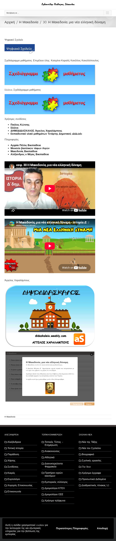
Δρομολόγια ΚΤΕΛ (55, 488)
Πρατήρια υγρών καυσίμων (54, 474)
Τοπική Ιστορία (15, 448)
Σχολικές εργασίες (91, 460)
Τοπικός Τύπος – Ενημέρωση (54, 443)
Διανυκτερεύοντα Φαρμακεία (54, 465)
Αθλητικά (49, 457)
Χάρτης (11, 460)
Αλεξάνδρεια (14, 442)
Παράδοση (13, 454)
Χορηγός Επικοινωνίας (20, 485)
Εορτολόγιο (14, 479)
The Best (86, 466)
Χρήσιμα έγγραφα (91, 473)
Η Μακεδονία (10, 417)
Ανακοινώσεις (52, 451)
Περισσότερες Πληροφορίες (72, 528)
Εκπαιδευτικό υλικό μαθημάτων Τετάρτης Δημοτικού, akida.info (46, 133)
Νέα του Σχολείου (91, 448)
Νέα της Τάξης (89, 442)
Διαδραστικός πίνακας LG (95, 485)
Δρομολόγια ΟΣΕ (54, 494)
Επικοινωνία (14, 491)
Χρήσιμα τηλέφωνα (55, 500)
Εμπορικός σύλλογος (56, 482)
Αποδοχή (102, 528)
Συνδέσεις (13, 466)
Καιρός (11, 473)
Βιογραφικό (88, 454)
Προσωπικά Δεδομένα (94, 479)
